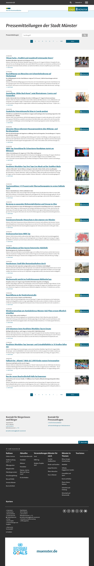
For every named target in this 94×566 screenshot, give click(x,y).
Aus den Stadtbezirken (52, 460)
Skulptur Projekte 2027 (39, 464)
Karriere (9, 501)
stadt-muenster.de (14, 449)
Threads (77, 511)
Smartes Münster (11, 482)
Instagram (68, 511)
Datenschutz (10, 512)
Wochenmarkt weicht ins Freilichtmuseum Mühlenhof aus (28, 279)
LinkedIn (64, 511)
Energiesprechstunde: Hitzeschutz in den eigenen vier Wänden (30, 220)
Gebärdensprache (11, 517)
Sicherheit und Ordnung (66, 488)
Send (35, 456)
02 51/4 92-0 (10, 426)
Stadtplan (9, 532)
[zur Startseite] (78, 9)
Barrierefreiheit (10, 486)
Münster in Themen (66, 454)
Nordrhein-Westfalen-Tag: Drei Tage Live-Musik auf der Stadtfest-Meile (33, 166)
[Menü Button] (86, 2)
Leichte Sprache (11, 515)
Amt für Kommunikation (55, 422)
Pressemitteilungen (12, 35)
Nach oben (84, 442)
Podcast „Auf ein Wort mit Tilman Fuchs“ (24, 472)
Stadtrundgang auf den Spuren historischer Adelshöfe (27, 248)
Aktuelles (24, 453)
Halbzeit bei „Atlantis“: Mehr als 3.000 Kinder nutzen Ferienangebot (32, 361)
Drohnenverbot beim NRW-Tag (18, 234)
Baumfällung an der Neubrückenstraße (21, 295)
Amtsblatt (23, 460)
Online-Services (10, 456)
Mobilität (64, 464)
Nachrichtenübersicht (26, 456)
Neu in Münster (52, 475)
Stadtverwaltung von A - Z (10, 461)
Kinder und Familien (53, 464)
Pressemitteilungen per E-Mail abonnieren (59, 425)
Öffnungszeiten (10, 465)
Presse (8, 519)
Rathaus (9, 453)
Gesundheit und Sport (66, 474)
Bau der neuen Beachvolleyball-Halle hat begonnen (26, 376)
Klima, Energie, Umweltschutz (66, 460)
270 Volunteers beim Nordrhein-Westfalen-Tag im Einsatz (28, 329)
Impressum (10, 510)
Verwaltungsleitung (11, 475)
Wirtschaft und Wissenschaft (66, 494)
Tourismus (80, 453)
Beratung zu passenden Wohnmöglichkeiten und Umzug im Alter (31, 204)
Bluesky (81, 511)
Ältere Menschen (52, 471)
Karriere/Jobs (10, 520)
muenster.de (10, 2)
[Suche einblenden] (70, 2)
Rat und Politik (10, 479)
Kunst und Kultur (66, 479)
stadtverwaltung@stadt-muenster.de (16, 431)
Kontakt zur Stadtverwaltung (28, 519)
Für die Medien (24, 477)
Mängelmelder (10, 468)
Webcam (22, 463)
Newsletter (23, 466)
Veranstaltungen (40, 453)
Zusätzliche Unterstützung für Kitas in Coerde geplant (27, 111)
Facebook (73, 511)
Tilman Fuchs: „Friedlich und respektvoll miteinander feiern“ (29, 58)
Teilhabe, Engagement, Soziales (68, 469)
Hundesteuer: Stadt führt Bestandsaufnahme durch (26, 263)
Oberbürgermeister (11, 472)
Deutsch (77, 2)
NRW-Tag (36, 460)
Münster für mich (53, 454)
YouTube (85, 511)
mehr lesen (10, 67)
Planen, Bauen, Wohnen (66, 483)
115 (18, 428)
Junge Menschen (52, 468)
